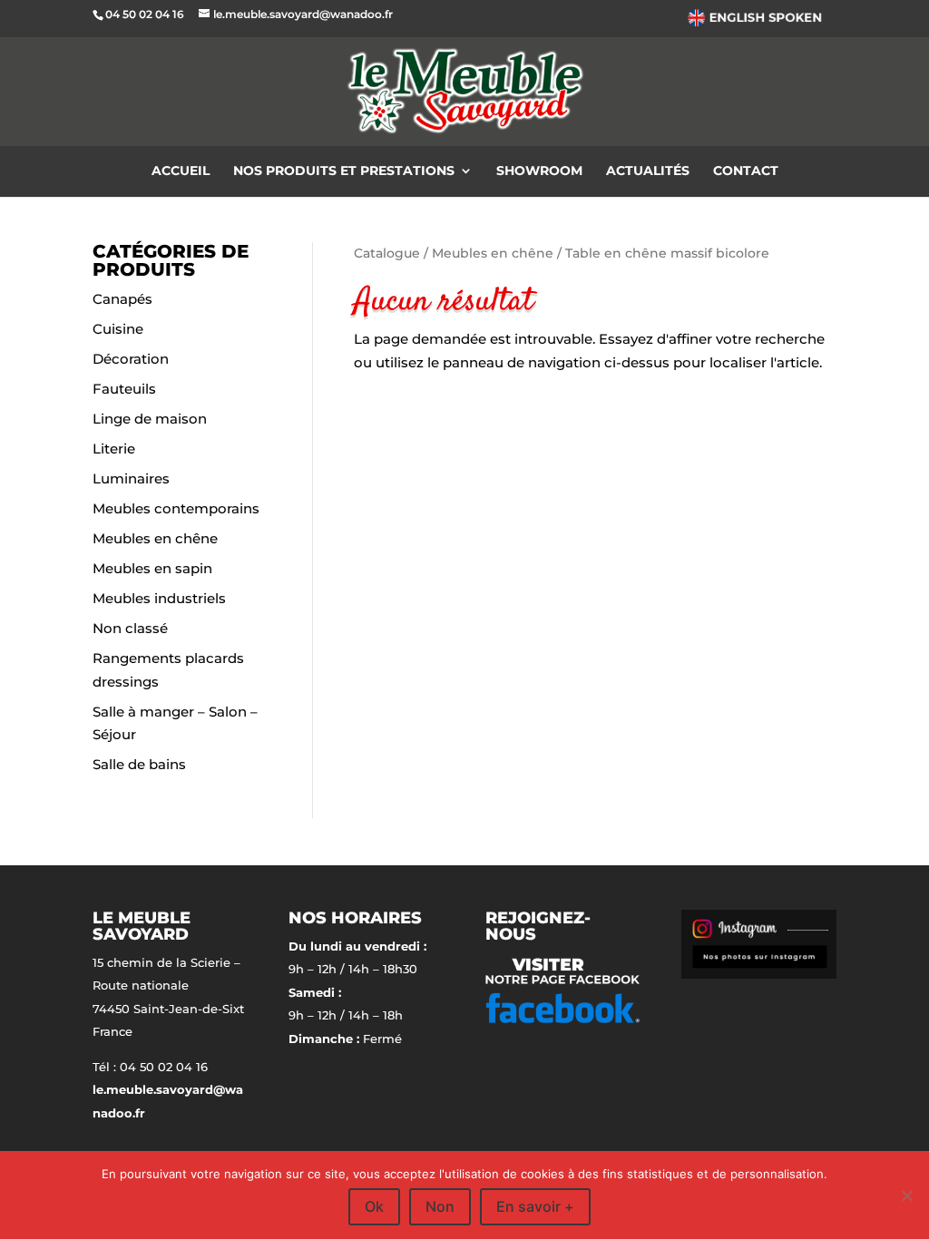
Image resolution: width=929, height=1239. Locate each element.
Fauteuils (124, 388)
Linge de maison (150, 418)
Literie (114, 448)
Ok (374, 1206)
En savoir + (535, 1206)
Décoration (131, 358)
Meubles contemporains (176, 508)
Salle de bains (139, 764)
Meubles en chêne (155, 538)
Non (440, 1206)
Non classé (130, 628)
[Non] (906, 1195)
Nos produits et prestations (344, 171)
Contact (745, 171)
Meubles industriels (159, 598)
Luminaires (131, 478)
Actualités (647, 171)
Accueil (181, 171)
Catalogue (387, 253)
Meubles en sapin (152, 568)
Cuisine (118, 328)
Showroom (539, 171)
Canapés (122, 298)
